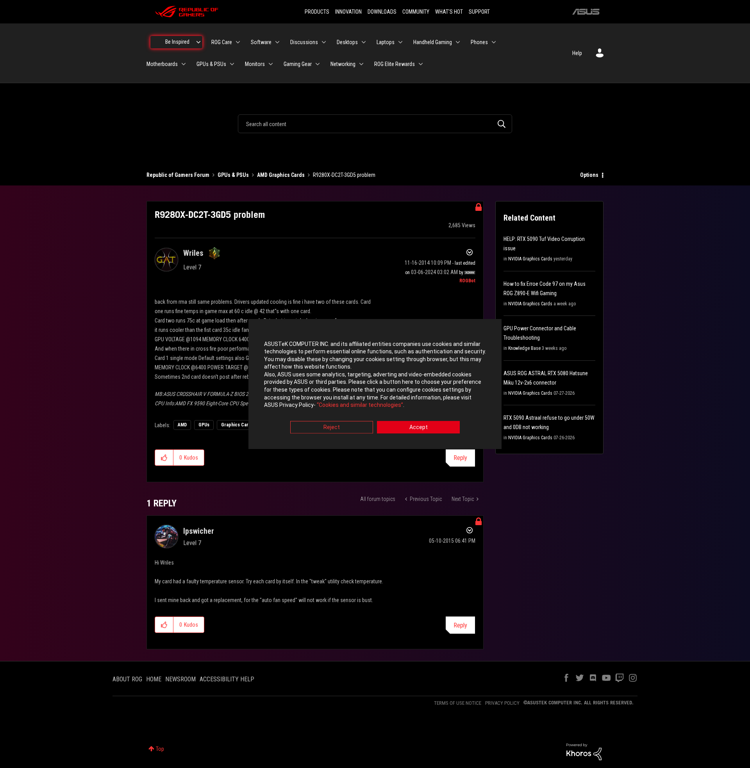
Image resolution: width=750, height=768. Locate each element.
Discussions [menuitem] (304, 42)
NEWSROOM (180, 679)
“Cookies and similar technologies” (360, 405)
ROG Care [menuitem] (221, 42)
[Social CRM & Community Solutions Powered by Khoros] (584, 751)
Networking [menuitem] (342, 64)
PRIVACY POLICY (502, 703)
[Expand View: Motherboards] (184, 64)
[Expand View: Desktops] (364, 42)
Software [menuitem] (261, 42)
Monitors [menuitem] (255, 64)
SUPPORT (479, 12)
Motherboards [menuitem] (162, 64)
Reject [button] (331, 427)
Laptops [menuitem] (386, 42)
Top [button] (160, 749)
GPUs (203, 425)
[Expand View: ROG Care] (238, 42)
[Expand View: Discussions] (324, 42)
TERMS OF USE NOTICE (457, 703)
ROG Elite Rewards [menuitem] (394, 64)
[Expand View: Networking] (361, 64)
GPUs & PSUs (233, 175)
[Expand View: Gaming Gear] (317, 64)
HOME (153, 679)
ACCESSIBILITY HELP (227, 679)
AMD (182, 425)
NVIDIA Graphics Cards (530, 259)
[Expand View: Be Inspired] (198, 42)
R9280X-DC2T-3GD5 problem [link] (344, 175)
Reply (460, 458)
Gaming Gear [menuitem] (298, 64)
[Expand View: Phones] (494, 42)
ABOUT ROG (127, 679)
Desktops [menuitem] (347, 42)
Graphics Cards (237, 425)
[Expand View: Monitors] (271, 64)
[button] (164, 457)
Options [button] (589, 175)
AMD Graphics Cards (281, 175)
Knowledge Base (524, 348)
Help (577, 53)
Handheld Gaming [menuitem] (432, 42)
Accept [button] (418, 427)
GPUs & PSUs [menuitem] (211, 64)
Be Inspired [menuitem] (177, 42)
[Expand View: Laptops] (400, 42)
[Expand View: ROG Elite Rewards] (421, 64)
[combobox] (375, 123)
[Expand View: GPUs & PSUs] (232, 64)
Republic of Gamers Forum (177, 175)
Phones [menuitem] (479, 42)
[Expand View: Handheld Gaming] (458, 42)
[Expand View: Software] (277, 42)
